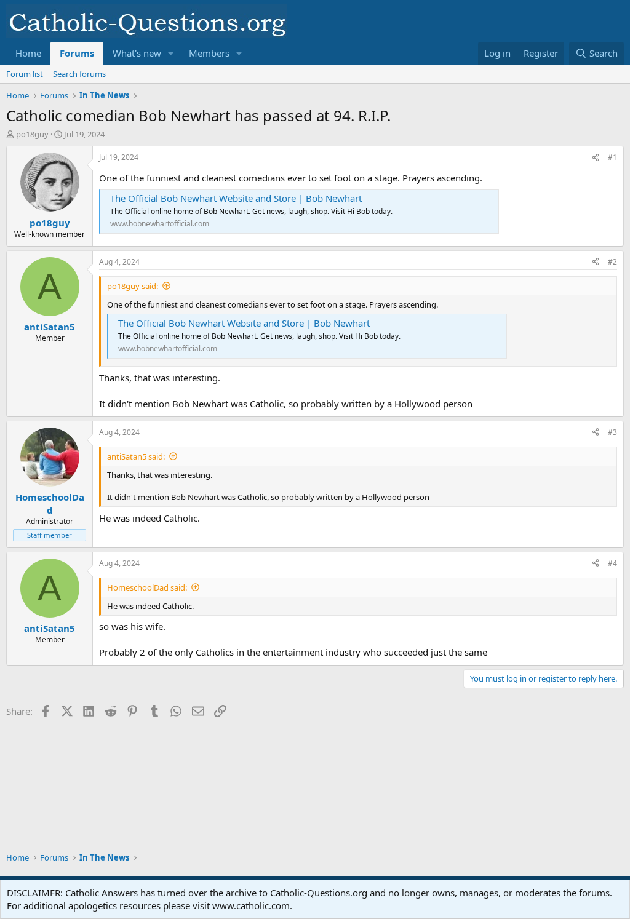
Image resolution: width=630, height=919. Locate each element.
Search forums (79, 73)
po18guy (32, 134)
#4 (612, 563)
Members (209, 53)
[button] (171, 53)
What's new (137, 53)
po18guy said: (132, 286)
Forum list (24, 73)
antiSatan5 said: (136, 456)
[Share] (596, 158)
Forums (77, 53)
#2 (612, 262)
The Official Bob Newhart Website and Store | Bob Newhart (236, 198)
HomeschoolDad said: (147, 587)
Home (28, 53)
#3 (612, 432)
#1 (612, 157)
